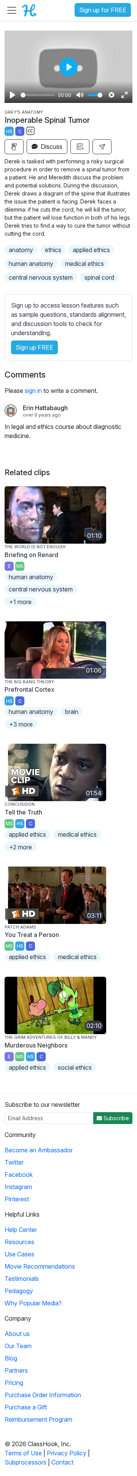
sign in (33, 390)
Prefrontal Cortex (29, 689)
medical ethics (84, 263)
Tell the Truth (23, 812)
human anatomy (31, 263)
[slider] (38, 95)
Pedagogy (19, 1291)
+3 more (21, 724)
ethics (53, 250)
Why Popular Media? (33, 1303)
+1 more (20, 602)
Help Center (21, 1229)
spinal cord (99, 277)
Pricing (14, 1382)
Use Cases (19, 1254)
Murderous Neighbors (36, 1045)
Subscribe (115, 1118)
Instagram (18, 1187)
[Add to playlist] (79, 146)
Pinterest (17, 1199)
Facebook (19, 1174)
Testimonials (22, 1278)
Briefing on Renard (31, 555)
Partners (16, 1370)
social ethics (75, 1067)
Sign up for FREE (102, 10)
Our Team (18, 1346)
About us (17, 1334)
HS (9, 131)
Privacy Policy (66, 1453)
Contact (62, 1462)
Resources (19, 1242)
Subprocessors (25, 1462)
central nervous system (41, 277)
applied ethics (91, 250)
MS (20, 566)
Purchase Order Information (43, 1395)
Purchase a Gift (26, 1407)
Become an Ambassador (39, 1150)
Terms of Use (23, 1453)
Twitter (14, 1162)
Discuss (50, 146)
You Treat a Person (32, 934)
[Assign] (14, 146)
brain (71, 711)
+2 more (20, 847)
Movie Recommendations (40, 1266)
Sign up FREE (34, 347)
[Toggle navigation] (12, 10)
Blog (11, 1358)
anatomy (21, 250)
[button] (102, 146)
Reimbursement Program (38, 1419)
